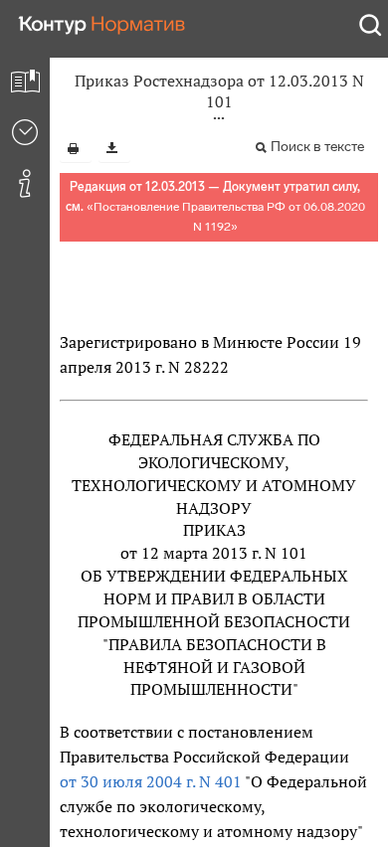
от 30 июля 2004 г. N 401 (151, 781)
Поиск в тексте (317, 146)
